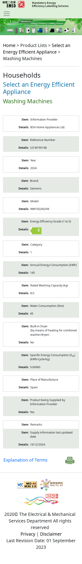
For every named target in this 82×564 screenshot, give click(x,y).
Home (9, 45)
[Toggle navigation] (6, 13)
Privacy (27, 534)
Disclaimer (51, 534)
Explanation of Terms (25, 460)
